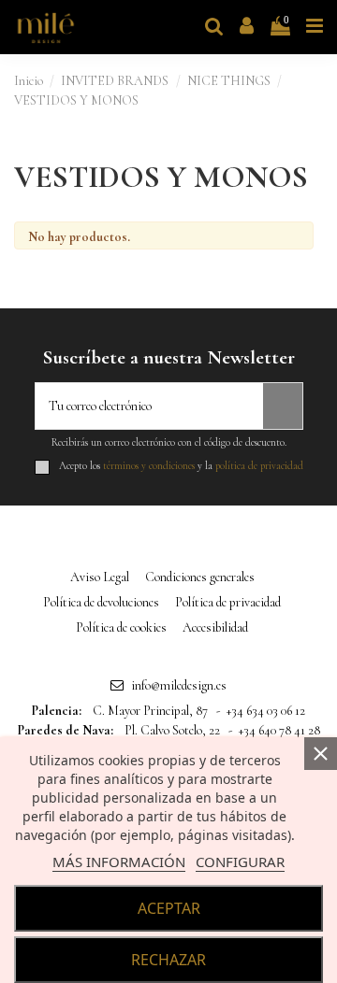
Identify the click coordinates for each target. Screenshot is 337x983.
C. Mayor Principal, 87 (150, 711)
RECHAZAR (168, 959)
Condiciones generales (200, 577)
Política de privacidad (228, 602)
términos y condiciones (149, 466)
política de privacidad (259, 466)
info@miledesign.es (179, 685)
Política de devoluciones (101, 602)
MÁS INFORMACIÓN (118, 861)
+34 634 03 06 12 (266, 711)
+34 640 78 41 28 (279, 730)
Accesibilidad (215, 627)
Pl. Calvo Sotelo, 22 (172, 730)
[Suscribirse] (282, 406)
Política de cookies (121, 627)
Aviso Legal (99, 577)
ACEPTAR (169, 908)
